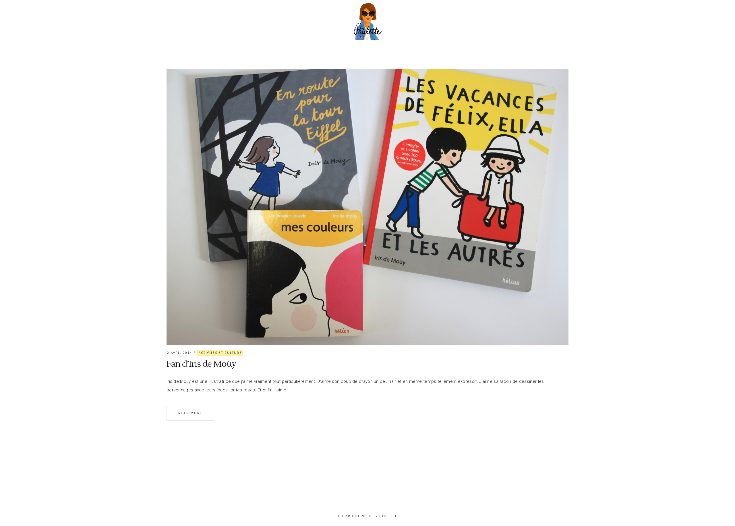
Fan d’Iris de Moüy (201, 364)
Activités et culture (220, 353)
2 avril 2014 (179, 353)
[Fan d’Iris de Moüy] (367, 207)
